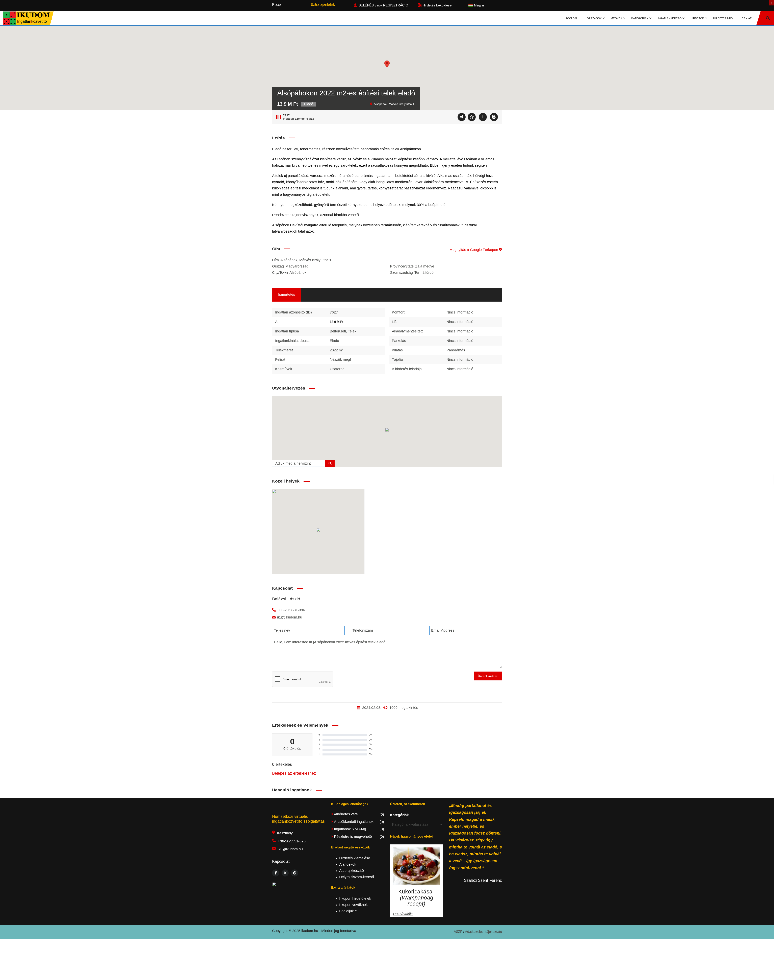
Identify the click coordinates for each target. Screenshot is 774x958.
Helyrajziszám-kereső (356, 877)
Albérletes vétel (358, 814)
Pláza (276, 4)
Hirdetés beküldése (436, 5)
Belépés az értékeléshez (294, 773)
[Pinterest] (294, 873)
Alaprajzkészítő (351, 871)
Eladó (334, 341)
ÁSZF (458, 932)
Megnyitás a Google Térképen (474, 250)
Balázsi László (286, 599)
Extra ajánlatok (323, 4)
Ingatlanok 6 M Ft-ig (358, 829)
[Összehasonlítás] (483, 117)
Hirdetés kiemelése (354, 858)
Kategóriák (399, 815)
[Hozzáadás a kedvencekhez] (472, 117)
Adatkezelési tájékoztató (483, 932)
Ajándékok (347, 864)
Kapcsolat (281, 861)
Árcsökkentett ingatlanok (358, 822)
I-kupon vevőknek (353, 905)
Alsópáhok (297, 273)
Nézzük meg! (340, 359)
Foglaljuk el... (350, 911)
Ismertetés (286, 295)
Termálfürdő (424, 273)
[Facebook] (275, 873)
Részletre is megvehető (358, 837)
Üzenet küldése (488, 676)
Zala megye (424, 266)
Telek (352, 331)
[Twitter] (285, 873)
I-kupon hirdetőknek (355, 898)
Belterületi (338, 331)
